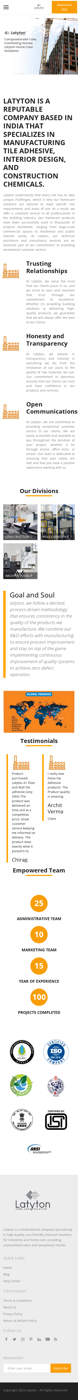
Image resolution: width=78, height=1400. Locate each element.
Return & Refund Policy (20, 1321)
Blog (6, 1274)
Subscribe (61, 1368)
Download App (64, 7)
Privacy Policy (13, 1314)
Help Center (12, 1281)
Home (7, 1268)
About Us (9, 1307)
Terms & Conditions (17, 1300)
